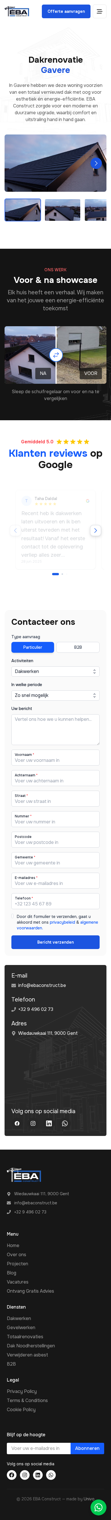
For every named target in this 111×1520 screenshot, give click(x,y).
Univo (89, 1498)
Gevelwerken (21, 1328)
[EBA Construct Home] (24, 1175)
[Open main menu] (99, 11)
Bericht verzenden (55, 942)
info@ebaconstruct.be (35, 1202)
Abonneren (87, 1448)
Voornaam (24, 754)
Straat (21, 795)
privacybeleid (62, 922)
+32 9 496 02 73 (30, 1212)
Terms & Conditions (27, 1400)
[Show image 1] (23, 210)
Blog (11, 1273)
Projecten (17, 1264)
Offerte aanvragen (66, 11)
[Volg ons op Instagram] (25, 1475)
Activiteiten (22, 660)
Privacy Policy (22, 1391)
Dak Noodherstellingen (31, 1346)
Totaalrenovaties (25, 1337)
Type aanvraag (25, 636)
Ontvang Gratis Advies (30, 1291)
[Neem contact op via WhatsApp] (51, 1475)
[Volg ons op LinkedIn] (38, 1475)
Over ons (16, 1255)
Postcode (23, 837)
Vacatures (17, 1282)
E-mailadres (26, 878)
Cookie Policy (21, 1410)
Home (13, 1245)
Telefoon (24, 898)
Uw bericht (21, 708)
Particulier (32, 647)
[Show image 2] (62, 210)
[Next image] (96, 163)
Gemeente (25, 857)
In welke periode (26, 684)
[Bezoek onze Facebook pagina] (12, 1475)
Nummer (23, 816)
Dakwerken (19, 1318)
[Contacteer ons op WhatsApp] (98, 1507)
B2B (78, 647)
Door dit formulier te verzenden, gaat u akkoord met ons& (57, 922)
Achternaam (26, 775)
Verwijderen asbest (27, 1355)
